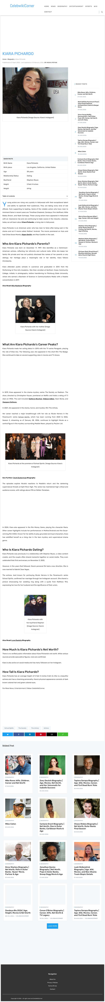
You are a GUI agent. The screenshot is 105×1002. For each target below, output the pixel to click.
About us (52, 979)
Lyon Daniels (16, 640)
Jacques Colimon (9, 402)
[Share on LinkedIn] (30, 734)
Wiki (96, 6)
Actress (46, 728)
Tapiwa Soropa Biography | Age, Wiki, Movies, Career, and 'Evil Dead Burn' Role (86, 782)
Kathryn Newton (35, 399)
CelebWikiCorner (38, 688)
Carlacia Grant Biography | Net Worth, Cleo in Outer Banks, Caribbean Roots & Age (52, 827)
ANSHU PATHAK (52, 62)
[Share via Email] (51, 734)
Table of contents (8, 196)
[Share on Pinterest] (40, 734)
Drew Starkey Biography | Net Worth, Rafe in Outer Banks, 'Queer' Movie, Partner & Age (17, 870)
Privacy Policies (52, 982)
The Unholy (35, 728)
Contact (48, 12)
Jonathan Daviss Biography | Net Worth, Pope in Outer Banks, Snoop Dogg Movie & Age (51, 870)
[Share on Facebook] (18, 734)
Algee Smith (27, 235)
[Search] (102, 12)
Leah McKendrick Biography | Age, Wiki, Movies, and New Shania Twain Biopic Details (85, 870)
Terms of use (52, 986)
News (53, 6)
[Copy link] (63, 734)
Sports (88, 6)
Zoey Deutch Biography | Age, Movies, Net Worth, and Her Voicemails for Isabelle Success (51, 784)
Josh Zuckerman (20, 478)
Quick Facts (8, 159)
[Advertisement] (52, 33)
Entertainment (76, 6)
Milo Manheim (16, 286)
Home (46, 6)
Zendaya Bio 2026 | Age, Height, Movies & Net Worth (18, 911)
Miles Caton (10, 824)
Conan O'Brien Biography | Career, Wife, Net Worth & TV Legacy (52, 912)
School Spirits (9, 728)
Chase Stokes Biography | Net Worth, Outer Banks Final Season (86, 826)
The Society (22, 728)
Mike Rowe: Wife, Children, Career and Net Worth (17, 781)
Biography (62, 6)
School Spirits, (24, 417)
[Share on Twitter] (7, 734)
